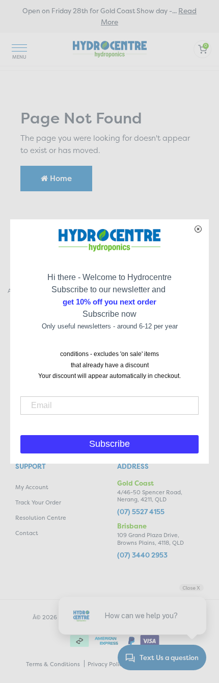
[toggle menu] (19, 49)
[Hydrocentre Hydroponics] (110, 48)
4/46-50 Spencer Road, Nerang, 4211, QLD (149, 496)
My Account (31, 487)
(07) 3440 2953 (142, 555)
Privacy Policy (106, 664)
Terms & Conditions (53, 664)
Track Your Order (38, 503)
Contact (26, 533)
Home (60, 178)
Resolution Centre (40, 518)
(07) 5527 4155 (141, 512)
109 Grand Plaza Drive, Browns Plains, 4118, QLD (150, 539)
